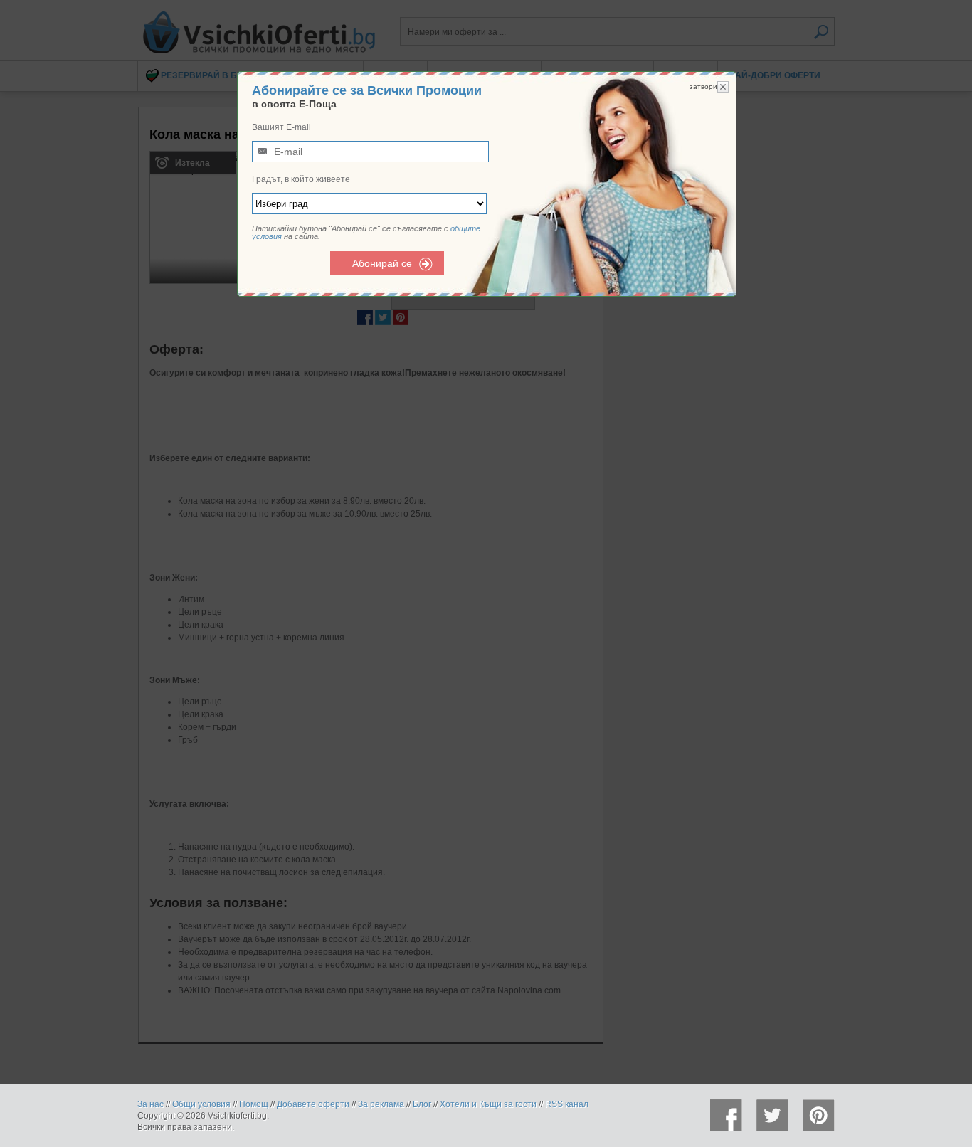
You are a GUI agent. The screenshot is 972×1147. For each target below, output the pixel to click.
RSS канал (566, 1104)
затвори (703, 86)
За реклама (381, 1104)
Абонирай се (382, 263)
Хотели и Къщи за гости (488, 1104)
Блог (422, 1104)
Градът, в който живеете (301, 179)
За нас (150, 1104)
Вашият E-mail (281, 127)
